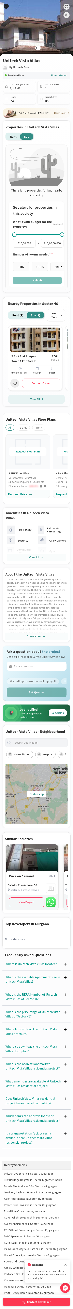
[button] (29, 486)
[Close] (65, 1265)
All (10, 427)
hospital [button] (48, 754)
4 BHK (38, 427)
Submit (37, 280)
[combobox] (39, 743)
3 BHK (23, 427)
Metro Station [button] (22, 754)
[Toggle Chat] (65, 1288)
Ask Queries (36, 692)
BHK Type (54, 315)
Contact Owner (40, 383)
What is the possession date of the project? (33, 681)
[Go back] (6, 6)
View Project (26, 902)
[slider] (14, 234)
